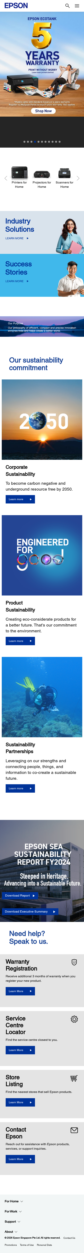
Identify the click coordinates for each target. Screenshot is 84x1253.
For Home (12, 1201)
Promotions (11, 1245)
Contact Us (69, 1238)
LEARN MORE (14, 238)
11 (60, 142)
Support (10, 1221)
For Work (11, 1211)
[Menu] (77, 6)
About (9, 1232)
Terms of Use (27, 1245)
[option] (42, 80)
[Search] (67, 6)
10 (56, 142)
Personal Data (44, 1245)
